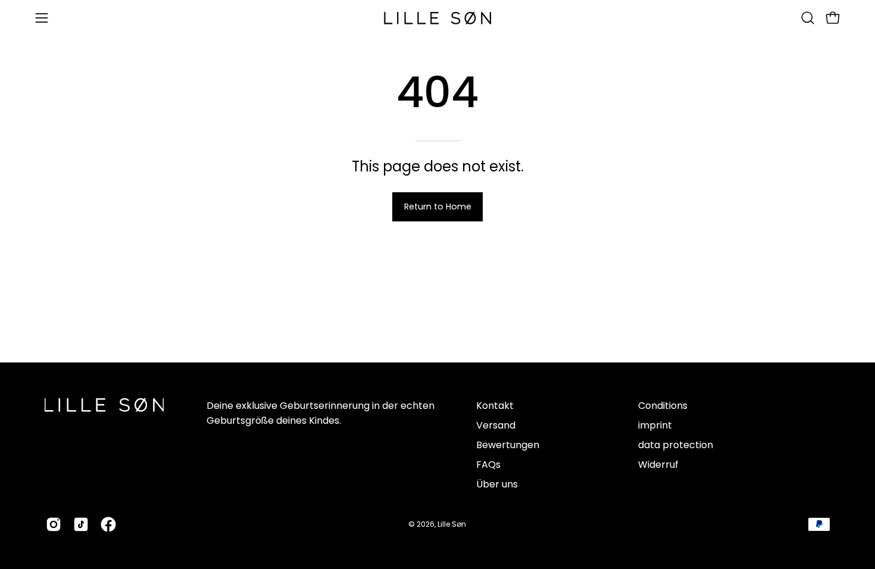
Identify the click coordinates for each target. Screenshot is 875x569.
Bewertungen (507, 445)
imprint (655, 425)
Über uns (497, 484)
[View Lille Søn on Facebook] (108, 524)
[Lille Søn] (437, 18)
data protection (675, 445)
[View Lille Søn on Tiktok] (81, 524)
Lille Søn (452, 524)
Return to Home (437, 206)
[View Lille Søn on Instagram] (53, 524)
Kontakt (495, 405)
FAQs (488, 464)
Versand (495, 425)
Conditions (663, 405)
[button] (807, 17)
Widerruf (658, 464)
